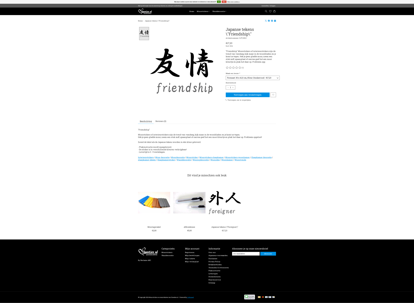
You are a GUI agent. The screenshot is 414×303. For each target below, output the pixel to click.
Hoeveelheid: (231, 83)
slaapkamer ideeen (147, 160)
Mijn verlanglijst (192, 262)
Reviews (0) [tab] (160, 121)
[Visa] (266, 297)
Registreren (189, 252)
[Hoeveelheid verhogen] (232, 87)
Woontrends (240, 160)
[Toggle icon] (266, 11)
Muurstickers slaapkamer (211, 157)
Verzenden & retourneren (219, 268)
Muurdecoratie (178, 157)
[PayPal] (270, 297)
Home (191, 11)
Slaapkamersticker (166, 160)
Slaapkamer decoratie (261, 157)
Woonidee (215, 160)
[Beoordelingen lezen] (234, 67)
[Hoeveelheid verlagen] (228, 87)
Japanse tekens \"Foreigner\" (224, 227)
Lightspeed (190, 297)
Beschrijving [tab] (146, 121)
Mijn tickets (190, 259)
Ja (219, 2)
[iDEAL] (259, 297)
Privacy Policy (214, 262)
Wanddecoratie (184, 160)
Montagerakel (154, 227)
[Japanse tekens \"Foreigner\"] (225, 202)
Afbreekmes (189, 227)
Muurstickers (167, 252)
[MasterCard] (262, 297)
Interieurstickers (146, 157)
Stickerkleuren (215, 277)
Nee (224, 2)
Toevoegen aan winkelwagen (248, 95)
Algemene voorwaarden (218, 255)
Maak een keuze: (233, 73)
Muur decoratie (162, 157)
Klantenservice (215, 280)
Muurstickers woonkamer (237, 157)
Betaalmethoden (215, 265)
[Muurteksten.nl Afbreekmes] (189, 202)
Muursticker (192, 157)
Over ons (212, 252)
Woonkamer (227, 160)
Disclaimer (213, 259)
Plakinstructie (214, 271)
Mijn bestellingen (192, 255)
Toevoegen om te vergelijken (239, 100)
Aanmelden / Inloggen (268, 6)
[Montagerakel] (154, 202)
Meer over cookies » (233, 2)
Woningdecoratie (201, 160)
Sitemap (212, 283)
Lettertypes (213, 274)
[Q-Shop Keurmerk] (249, 299)
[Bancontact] (273, 297)
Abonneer (268, 254)
